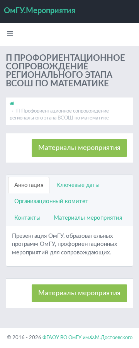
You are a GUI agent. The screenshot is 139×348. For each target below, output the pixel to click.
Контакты (27, 218)
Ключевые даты (78, 185)
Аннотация (28, 185)
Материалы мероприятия (79, 148)
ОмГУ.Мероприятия (39, 11)
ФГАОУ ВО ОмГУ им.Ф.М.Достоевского (87, 337)
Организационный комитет (51, 201)
